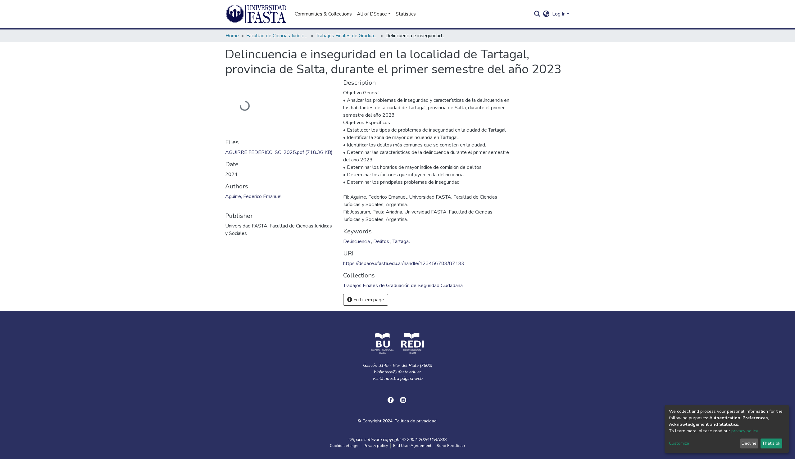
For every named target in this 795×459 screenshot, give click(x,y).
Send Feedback (451, 445)
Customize (679, 443)
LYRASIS (438, 440)
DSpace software (365, 440)
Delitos (381, 241)
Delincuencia (357, 241)
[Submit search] (537, 14)
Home (232, 35)
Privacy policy (376, 445)
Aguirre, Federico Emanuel (253, 196)
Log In (559, 14)
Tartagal (401, 241)
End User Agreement (412, 445)
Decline (749, 443)
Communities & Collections (323, 14)
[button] (546, 14)
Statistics (406, 14)
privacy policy (744, 431)
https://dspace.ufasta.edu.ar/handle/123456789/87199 (404, 263)
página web (411, 378)
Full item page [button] (368, 299)
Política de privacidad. (416, 421)
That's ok (771, 443)
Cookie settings (344, 445)
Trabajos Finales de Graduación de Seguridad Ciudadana (347, 35)
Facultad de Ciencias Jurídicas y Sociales (277, 35)
